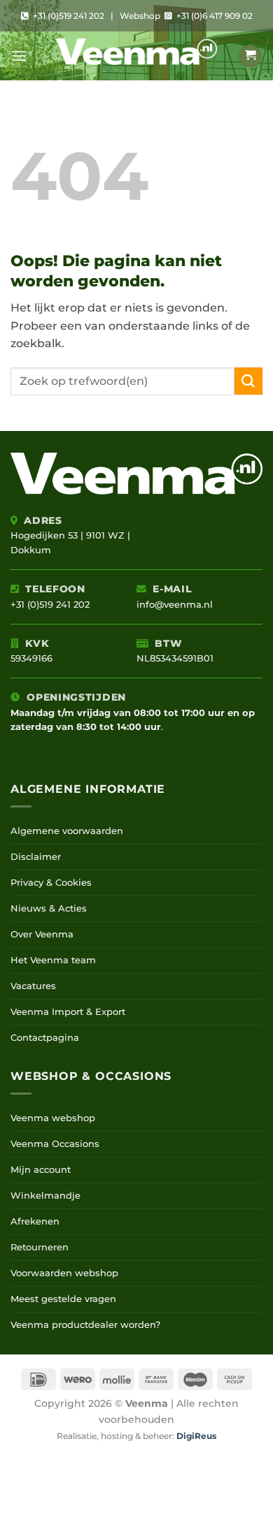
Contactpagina (44, 1037)
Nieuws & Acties (48, 908)
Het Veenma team (53, 960)
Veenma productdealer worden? (85, 1325)
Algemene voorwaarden (66, 831)
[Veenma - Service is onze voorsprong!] (136, 56)
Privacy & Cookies (51, 882)
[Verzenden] (248, 381)
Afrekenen (34, 1221)
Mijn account (40, 1169)
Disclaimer (35, 857)
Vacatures (33, 986)
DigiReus (196, 1436)
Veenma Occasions (54, 1144)
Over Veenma (42, 934)
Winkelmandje (45, 1195)
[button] (18, 55)
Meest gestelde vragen (63, 1299)
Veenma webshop (52, 1118)
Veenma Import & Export (67, 1012)
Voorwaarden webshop (64, 1273)
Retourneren (39, 1247)
